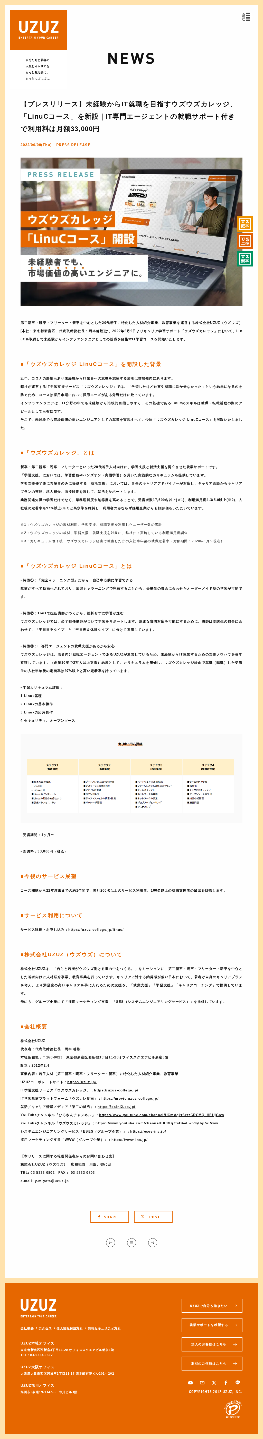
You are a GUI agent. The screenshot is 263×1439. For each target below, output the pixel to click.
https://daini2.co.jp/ (116, 1107)
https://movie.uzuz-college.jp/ (130, 1098)
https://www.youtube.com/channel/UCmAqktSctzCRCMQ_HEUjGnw (161, 1115)
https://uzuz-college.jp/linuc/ (96, 930)
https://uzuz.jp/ (82, 1082)
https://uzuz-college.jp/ (116, 1090)
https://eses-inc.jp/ (148, 1131)
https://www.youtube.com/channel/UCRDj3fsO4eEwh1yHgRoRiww (157, 1123)
